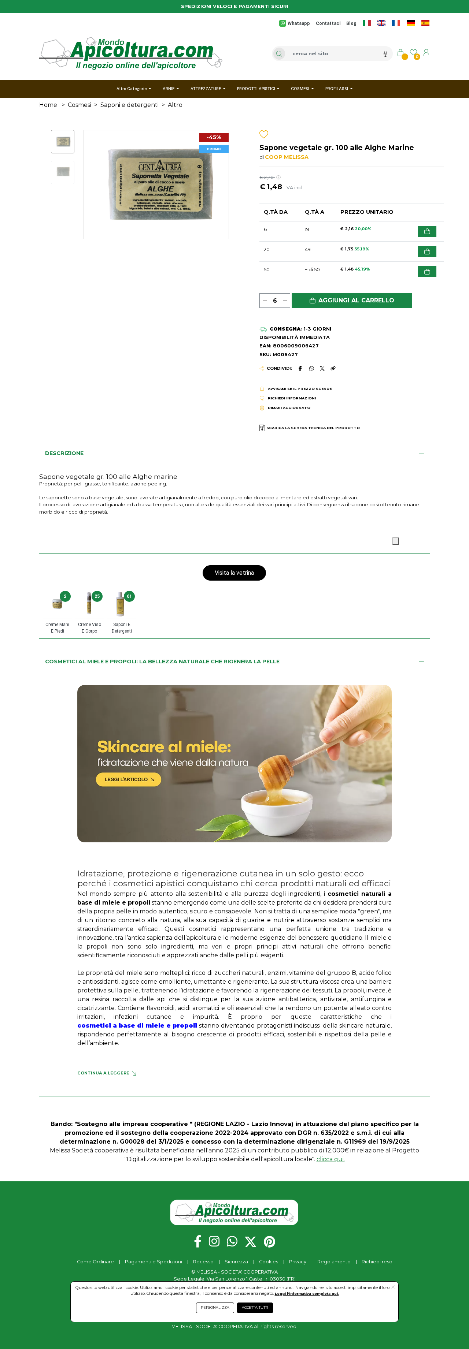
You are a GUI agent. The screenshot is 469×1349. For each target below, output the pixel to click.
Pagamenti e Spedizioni (153, 1261)
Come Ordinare (95, 1261)
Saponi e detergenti (129, 104)
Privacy (297, 1261)
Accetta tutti (255, 1307)
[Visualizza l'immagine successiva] (95, 184)
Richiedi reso (377, 1261)
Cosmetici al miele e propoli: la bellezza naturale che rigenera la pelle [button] (162, 661)
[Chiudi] (395, 541)
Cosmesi (79, 104)
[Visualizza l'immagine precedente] (218, 184)
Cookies (268, 1261)
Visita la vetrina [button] (234, 572)
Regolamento (334, 1261)
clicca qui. (331, 1159)
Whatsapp (299, 23)
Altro (175, 104)
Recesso (203, 1261)
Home (48, 104)
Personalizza (215, 1307)
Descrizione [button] (64, 453)
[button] (352, 300)
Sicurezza (236, 1261)
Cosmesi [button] (58, 540)
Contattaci (328, 23)
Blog (351, 23)
